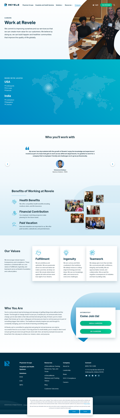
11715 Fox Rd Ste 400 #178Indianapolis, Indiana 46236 (94, 371)
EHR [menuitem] (21, 381)
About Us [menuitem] (66, 366)
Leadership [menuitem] (67, 370)
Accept (74, 411)
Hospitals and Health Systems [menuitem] (27, 368)
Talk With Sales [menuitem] (106, 5)
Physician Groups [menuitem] (26, 363)
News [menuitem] (65, 374)
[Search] (114, 5)
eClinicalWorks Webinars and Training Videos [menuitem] (51, 378)
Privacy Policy (87, 403)
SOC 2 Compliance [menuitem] (69, 378)
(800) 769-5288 (90, 366)
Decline (85, 411)
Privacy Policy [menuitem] (27, 405)
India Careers (95, 323)
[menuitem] (28, 5)
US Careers (95, 331)
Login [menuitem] (96, 5)
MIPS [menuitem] (21, 385)
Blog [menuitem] (46, 385)
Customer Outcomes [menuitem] (51, 389)
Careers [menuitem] (65, 382)
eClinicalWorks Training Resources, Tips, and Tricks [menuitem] (52, 368)
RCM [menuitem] (21, 377)
